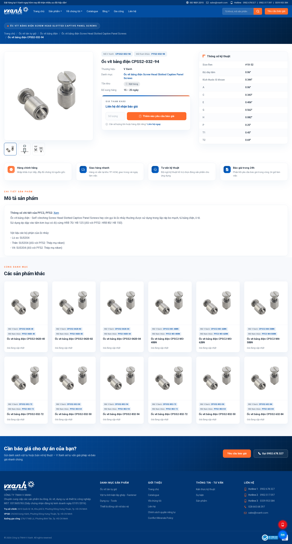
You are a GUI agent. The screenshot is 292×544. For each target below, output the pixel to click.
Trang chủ (38, 11)
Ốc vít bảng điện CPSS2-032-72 (25, 414)
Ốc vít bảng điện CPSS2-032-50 (73, 414)
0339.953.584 (281, 2)
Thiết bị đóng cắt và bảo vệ (114, 506)
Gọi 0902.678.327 (272, 453)
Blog (104, 11)
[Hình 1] (10, 149)
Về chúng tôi (73, 11)
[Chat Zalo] (282, 534)
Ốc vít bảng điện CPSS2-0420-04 (122, 338)
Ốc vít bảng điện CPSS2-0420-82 (74, 338)
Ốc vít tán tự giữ (27, 33)
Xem (56, 212)
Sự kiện (200, 495)
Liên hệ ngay (154, 124)
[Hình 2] (24, 149)
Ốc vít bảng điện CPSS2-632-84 (265, 414)
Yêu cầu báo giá (276, 11)
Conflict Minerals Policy (160, 518)
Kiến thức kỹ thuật (205, 489)
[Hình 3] (38, 149)
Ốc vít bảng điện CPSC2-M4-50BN (263, 340)
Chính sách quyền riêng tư (162, 512)
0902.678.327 (249, 2)
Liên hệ (132, 11)
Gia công (119, 11)
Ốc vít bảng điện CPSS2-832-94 (121, 414)
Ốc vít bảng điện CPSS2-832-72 (169, 414)
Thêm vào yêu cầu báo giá (158, 116)
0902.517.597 (265, 2)
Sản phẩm (54, 11)
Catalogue (92, 11)
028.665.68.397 (256, 506)
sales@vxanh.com (218, 2)
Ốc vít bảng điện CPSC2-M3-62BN (215, 340)
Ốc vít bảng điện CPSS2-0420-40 (26, 338)
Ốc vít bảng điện (49, 33)
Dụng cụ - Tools (108, 500)
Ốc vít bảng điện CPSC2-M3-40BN (167, 340)
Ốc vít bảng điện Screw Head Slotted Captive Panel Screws (53, 25)
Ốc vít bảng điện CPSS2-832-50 (217, 414)
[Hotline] (282, 524)
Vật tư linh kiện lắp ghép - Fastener (118, 495)
